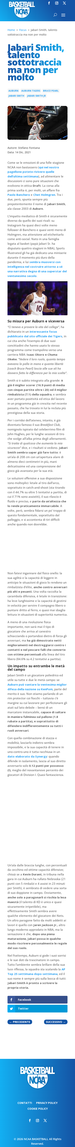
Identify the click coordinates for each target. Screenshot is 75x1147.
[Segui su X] (64, 3)
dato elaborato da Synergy (27, 756)
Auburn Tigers (30, 90)
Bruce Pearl (51, 90)
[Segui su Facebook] (49, 3)
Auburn (13, 90)
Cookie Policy (38, 1108)
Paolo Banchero (19, 195)
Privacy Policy (47, 1103)
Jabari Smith (16, 95)
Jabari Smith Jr (36, 95)
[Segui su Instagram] (57, 3)
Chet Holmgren (44, 195)
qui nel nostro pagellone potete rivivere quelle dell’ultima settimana (33, 171)
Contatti (25, 1103)
